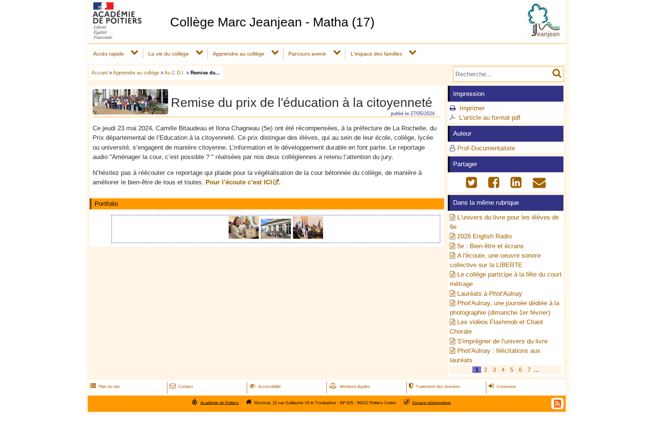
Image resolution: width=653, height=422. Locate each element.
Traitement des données (434, 386)
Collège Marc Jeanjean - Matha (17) (272, 22)
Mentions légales (349, 386)
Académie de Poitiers (219, 402)
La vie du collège (168, 54)
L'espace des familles (376, 54)
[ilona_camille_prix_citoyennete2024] (245, 236)
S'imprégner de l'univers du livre (502, 341)
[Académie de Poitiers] (127, 36)
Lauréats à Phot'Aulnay (489, 293)
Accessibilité (265, 386)
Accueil (99, 73)
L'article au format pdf (489, 117)
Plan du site (105, 386)
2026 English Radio (484, 236)
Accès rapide (108, 54)
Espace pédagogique (431, 402)
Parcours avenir (307, 54)
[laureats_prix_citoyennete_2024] (277, 236)
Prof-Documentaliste (486, 148)
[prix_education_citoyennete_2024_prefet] (308, 236)
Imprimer (472, 108)
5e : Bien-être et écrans (490, 246)
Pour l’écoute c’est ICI (239, 182)
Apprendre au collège (238, 54)
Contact (181, 386)
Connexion (502, 386)
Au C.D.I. (174, 73)
